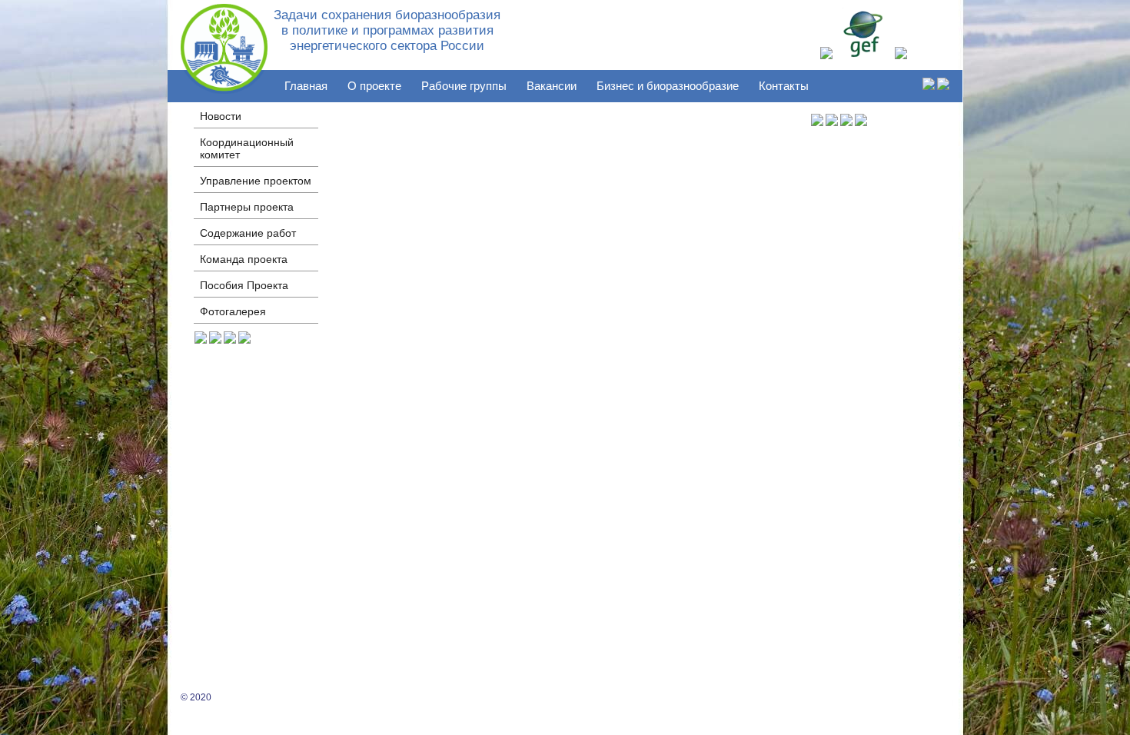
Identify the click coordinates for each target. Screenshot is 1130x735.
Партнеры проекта (247, 207)
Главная (305, 85)
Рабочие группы (464, 85)
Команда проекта (243, 259)
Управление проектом (255, 181)
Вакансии (552, 85)
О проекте (374, 85)
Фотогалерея (233, 311)
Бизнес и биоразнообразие (668, 85)
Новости (220, 116)
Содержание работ (248, 233)
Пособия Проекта (244, 285)
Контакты (784, 85)
